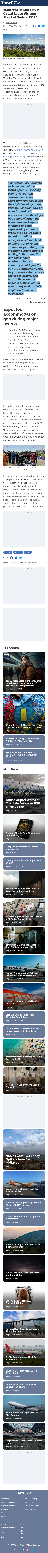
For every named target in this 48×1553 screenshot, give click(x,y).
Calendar (4, 1516)
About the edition (32, 1506)
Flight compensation (9, 1506)
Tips (2, 1532)
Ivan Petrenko (11, 23)
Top (26, 1513)
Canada (7, 552)
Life (2, 1513)
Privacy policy (30, 1509)
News (5, 30)
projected (12, 143)
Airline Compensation (26, 1532)
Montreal (18, 552)
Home (5, 563)
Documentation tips (9, 1502)
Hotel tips (29, 1502)
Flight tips (5, 1499)
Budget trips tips (31, 1499)
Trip (21, 1528)
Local (22, 1524)
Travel (28, 552)
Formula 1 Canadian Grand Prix (29, 150)
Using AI (4, 1509)
